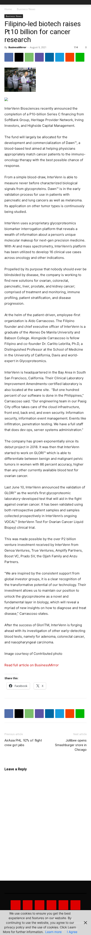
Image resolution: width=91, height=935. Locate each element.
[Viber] (39, 57)
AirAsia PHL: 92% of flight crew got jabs (23, 742)
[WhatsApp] (29, 57)
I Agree (72, 932)
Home (8, 9)
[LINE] (80, 57)
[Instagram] (27, 905)
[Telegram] (59, 57)
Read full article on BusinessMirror (31, 665)
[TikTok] (51, 905)
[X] (19, 57)
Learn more (53, 932)
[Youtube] (75, 905)
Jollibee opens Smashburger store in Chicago (71, 745)
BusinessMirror (17, 47)
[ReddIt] (69, 57)
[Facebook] (8, 57)
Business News (26, 9)
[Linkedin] (49, 57)
